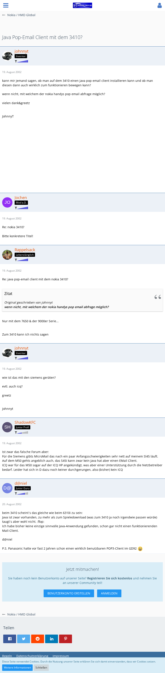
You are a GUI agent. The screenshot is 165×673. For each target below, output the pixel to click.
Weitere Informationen (17, 667)
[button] (5, 5)
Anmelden (109, 593)
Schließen (41, 667)
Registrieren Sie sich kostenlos (109, 578)
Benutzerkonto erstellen (68, 593)
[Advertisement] (82, 155)
